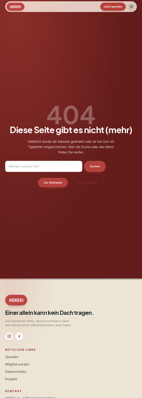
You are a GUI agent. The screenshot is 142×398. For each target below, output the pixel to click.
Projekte (11, 379)
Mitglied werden (17, 364)
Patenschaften (16, 372)
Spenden (11, 357)
